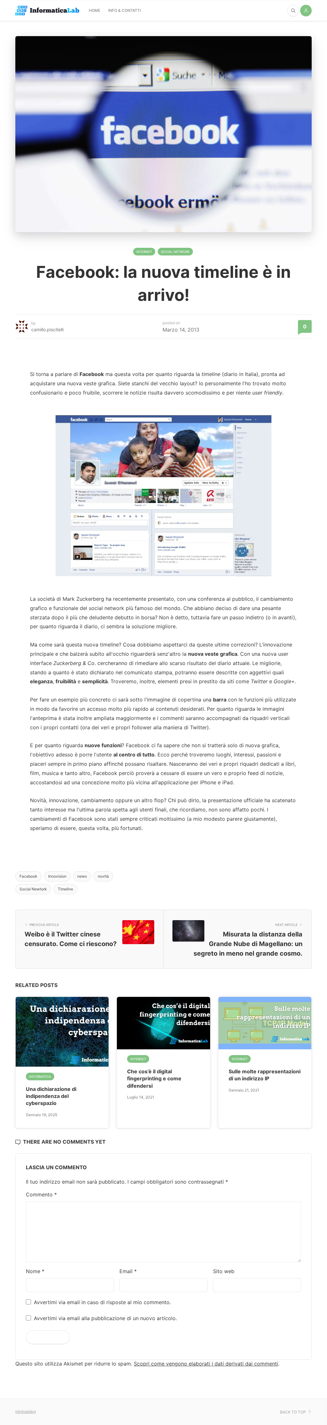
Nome (35, 1271)
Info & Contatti (124, 10)
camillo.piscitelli (47, 329)
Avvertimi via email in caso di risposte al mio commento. (102, 1302)
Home (94, 10)
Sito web (223, 1271)
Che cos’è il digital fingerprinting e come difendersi (154, 1078)
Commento (41, 1194)
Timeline (65, 889)
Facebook (28, 876)
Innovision (57, 876)
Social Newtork (33, 889)
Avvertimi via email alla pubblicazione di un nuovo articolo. (105, 1318)
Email (128, 1271)
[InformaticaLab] (47, 11)
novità (103, 876)
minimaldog (25, 1411)
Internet (144, 252)
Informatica (40, 1076)
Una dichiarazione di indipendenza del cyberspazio (51, 1096)
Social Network (175, 252)
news (82, 876)
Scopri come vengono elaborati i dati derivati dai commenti (206, 1363)
